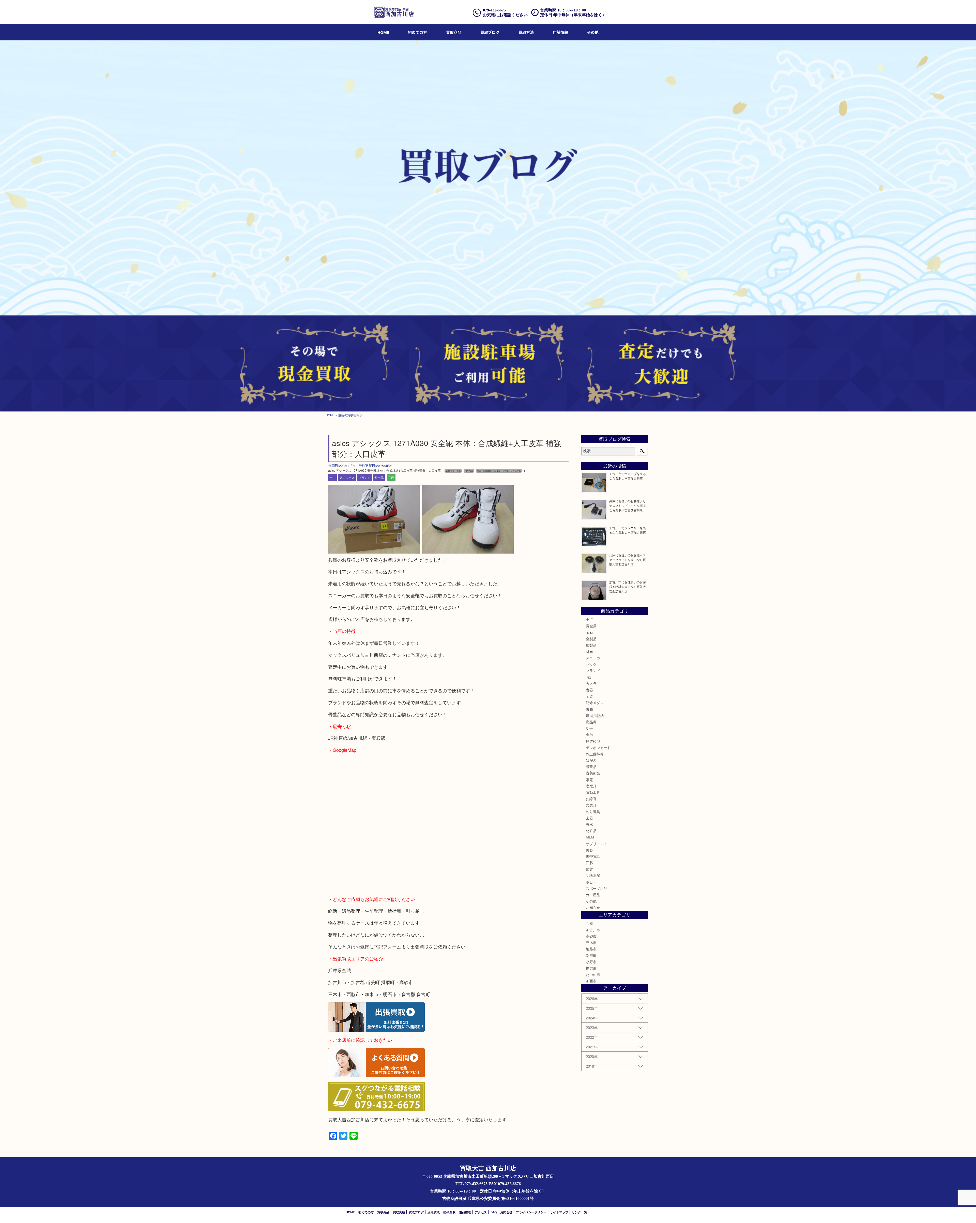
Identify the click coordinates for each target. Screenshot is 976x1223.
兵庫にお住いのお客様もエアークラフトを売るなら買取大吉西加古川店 (627, 559)
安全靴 (379, 477)
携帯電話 (593, 856)
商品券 (591, 721)
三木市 (591, 942)
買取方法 (526, 32)
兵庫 (391, 477)
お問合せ (506, 1212)
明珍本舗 (593, 875)
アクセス (481, 1212)
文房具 (591, 804)
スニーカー (595, 657)
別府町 (591, 955)
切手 (589, 728)
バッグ (591, 664)
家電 (589, 779)
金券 (589, 734)
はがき (591, 760)
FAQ (494, 1212)
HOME (383, 32)
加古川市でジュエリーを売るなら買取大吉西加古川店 (627, 530)
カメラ (591, 683)
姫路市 (591, 948)
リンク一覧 (579, 1212)
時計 (589, 677)
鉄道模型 (593, 741)
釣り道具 (593, 811)
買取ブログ (489, 32)
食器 (589, 689)
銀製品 (591, 645)
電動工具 (593, 792)
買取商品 (453, 32)
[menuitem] (383, 32)
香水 (589, 824)
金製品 (591, 638)
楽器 (589, 817)
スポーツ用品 (596, 888)
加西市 (591, 980)
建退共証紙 (595, 715)
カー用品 (593, 894)
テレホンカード (598, 747)
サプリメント (596, 843)
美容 (589, 849)
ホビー (591, 881)
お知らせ (593, 907)
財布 (589, 651)
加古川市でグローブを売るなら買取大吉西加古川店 (627, 475)
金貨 (589, 696)
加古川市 (593, 929)
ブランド (364, 477)
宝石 (589, 632)
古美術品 (593, 772)
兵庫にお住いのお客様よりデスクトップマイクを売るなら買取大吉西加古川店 (627, 505)
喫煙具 (591, 785)
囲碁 (589, 862)
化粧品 (591, 830)
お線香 (591, 798)
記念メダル (595, 702)
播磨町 (591, 968)
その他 (591, 901)
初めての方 (417, 32)
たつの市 (593, 974)
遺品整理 (465, 1212)
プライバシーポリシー (531, 1212)
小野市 (591, 961)
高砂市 (591, 936)
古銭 (589, 709)
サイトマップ (559, 1212)
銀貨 (589, 869)
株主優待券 (595, 753)
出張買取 (449, 1212)
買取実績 (399, 1212)
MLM (590, 836)
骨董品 (591, 766)
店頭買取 (434, 1212)
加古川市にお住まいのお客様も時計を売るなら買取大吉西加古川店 (627, 586)
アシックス (347, 477)
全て (332, 477)
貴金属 (591, 625)
